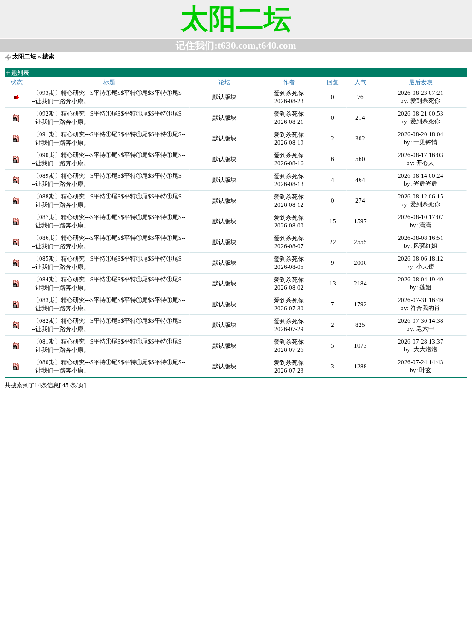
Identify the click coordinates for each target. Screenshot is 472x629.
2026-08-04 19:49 (420, 279)
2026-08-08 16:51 (420, 237)
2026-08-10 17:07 (420, 217)
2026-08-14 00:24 (420, 175)
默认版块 (224, 96)
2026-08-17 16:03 (420, 154)
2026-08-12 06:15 (420, 196)
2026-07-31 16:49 (420, 300)
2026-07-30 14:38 (420, 320)
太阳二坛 (24, 56)
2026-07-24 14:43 (420, 362)
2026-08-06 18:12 (420, 258)
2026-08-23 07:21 (420, 92)
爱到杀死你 (289, 93)
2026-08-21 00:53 (420, 113)
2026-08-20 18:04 (420, 134)
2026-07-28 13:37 (420, 341)
